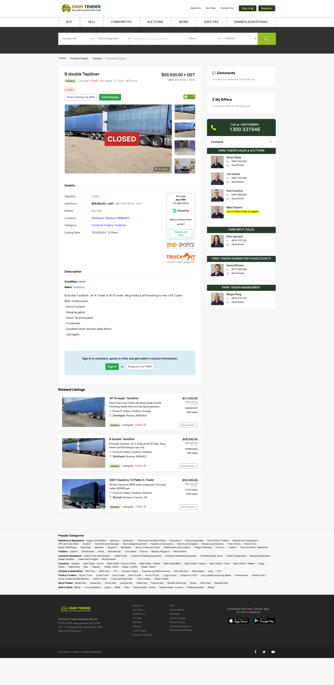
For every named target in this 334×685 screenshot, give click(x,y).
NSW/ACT (123, 218)
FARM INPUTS (121, 22)
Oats (126, 587)
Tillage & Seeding (203, 547)
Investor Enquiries (142, 635)
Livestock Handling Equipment (180, 556)
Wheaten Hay (221, 583)
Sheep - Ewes (111, 567)
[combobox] (76, 39)
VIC (146, 497)
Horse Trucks (152, 575)
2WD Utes (90, 571)
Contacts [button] (217, 142)
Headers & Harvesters (162, 544)
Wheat (211, 587)
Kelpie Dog (73, 567)
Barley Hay (80, 583)
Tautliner (97, 58)
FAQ (172, 605)
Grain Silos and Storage (107, 544)
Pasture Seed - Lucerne (171, 587)
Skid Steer (85, 547)
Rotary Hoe (250, 544)
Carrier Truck (85, 575)
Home (62, 58)
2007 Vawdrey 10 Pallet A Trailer (131, 480)
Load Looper (139, 631)
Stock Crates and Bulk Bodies (73, 579)
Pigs (85, 567)
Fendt (101, 552)
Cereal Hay (95, 583)
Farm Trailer (118, 575)
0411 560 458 (239, 269)
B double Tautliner (122, 439)
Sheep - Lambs (129, 567)
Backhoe (114, 541)
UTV (219, 571)
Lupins (107, 587)
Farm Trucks (135, 575)
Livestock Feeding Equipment (146, 556)
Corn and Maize (92, 587)
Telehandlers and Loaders (177, 547)
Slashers (99, 547)
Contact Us (227, 8)
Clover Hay (110, 583)
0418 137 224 (239, 240)
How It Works (177, 610)
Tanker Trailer (100, 579)
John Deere (130, 552)
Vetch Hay (205, 583)
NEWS (183, 22)
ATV (115, 571)
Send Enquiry (110, 97)
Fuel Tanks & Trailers (218, 541)
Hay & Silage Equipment (135, 544)
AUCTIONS (155, 22)
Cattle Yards (120, 556)
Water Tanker (162, 579)
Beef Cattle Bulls (172, 564)
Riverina (111, 218)
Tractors (219, 547)
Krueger (146, 411)
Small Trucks (258, 575)
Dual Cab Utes (181, 571)
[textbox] (76, 39)
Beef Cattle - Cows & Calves (121, 564)
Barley (77, 587)
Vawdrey (78, 287)
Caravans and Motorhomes (156, 571)
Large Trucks (170, 575)
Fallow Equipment (194, 541)
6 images (163, 169)
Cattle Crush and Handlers (96, 556)
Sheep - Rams (148, 567)
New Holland (179, 552)
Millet (117, 587)
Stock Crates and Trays (147, 547)
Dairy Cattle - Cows (219, 564)
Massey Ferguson (160, 552)
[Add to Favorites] (145, 425)
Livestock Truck (188, 575)
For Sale (137, 618)
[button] (189, 96)
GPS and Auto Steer (68, 544)
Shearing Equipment (259, 556)
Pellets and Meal (195, 587)
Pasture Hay (157, 583)
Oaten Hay (141, 583)
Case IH (73, 552)
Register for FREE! (140, 366)
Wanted (137, 622)
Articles (137, 626)
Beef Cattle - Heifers (150, 564)
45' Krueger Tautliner (124, 398)
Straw (193, 583)
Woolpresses (109, 559)
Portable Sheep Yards (211, 556)
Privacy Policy (177, 622)
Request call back (180, 233)
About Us (196, 8)
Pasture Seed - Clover (144, 587)
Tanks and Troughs (88, 559)
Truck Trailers (144, 579)
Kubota (144, 552)
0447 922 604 (239, 161)
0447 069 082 (239, 195)
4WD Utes (104, 571)
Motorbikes (198, 571)
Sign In (246, 8)
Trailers (232, 547)
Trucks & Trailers (79, 58)
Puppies (96, 567)
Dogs (261, 564)
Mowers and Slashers (213, 544)
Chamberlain (87, 552)
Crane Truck (102, 575)
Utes (210, 571)
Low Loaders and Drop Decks (216, 575)
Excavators (175, 541)
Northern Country (133, 497)
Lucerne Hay (126, 583)
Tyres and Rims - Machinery (254, 547)
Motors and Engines (187, 544)
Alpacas (75, 564)
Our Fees (211, 8)
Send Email (238, 165)
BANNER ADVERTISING (251, 22)
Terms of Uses (177, 618)
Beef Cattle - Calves (93, 564)
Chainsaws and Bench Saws (151, 541)
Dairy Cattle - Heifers (244, 564)
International (114, 552)
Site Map (174, 614)
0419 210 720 (239, 298)
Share (133, 81)
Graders (86, 544)
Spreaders (126, 547)
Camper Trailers (130, 571)
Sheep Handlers (66, 559)
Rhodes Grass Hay (176, 583)
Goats (61, 567)
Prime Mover (241, 575)
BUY (69, 22)
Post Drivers (234, 544)
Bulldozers (128, 541)
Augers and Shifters (96, 541)
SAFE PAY (211, 22)
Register (266, 8)
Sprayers (112, 547)
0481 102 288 (239, 178)
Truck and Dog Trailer (122, 579)
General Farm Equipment (245, 541)
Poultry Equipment (236, 556)
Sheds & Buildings (67, 547)
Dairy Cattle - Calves (195, 564)
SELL (92, 22)
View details (188, 425)
